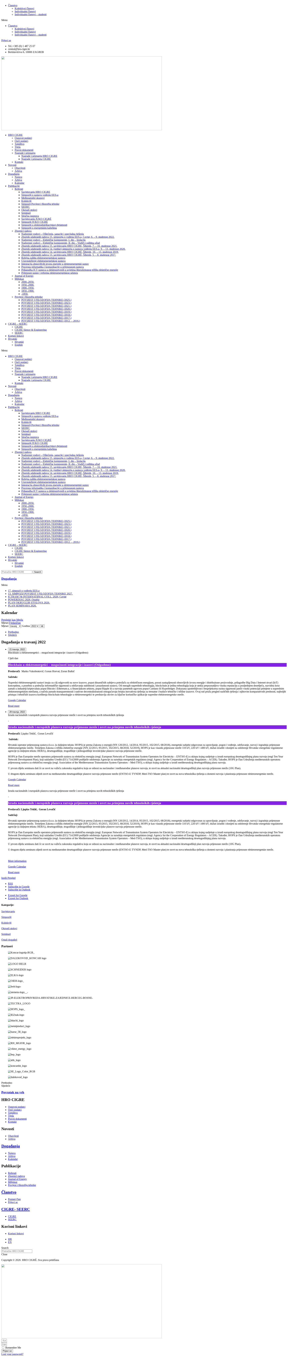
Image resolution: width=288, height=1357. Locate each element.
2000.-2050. (27, 281)
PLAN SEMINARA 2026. (22, 605)
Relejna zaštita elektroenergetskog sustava (43, 257)
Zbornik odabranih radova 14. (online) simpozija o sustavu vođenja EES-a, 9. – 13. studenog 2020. (73, 248)
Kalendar (19, 183)
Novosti (12, 165)
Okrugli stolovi (29, 210)
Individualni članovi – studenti (30, 14)
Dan (18, 622)
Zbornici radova (23, 230)
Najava (18, 177)
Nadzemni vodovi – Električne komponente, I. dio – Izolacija (53, 239)
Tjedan (12, 622)
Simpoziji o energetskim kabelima (39, 227)
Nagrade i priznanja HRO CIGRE (39, 156)
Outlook (19, 889)
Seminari (6, 934)
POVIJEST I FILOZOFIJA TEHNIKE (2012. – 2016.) (50, 320)
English (19, 344)
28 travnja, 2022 (17, 712)
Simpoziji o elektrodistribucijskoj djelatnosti (44, 225)
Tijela (17, 147)
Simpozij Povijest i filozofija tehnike (40, 204)
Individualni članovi (25, 11)
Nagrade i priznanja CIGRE (36, 159)
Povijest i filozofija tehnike (29, 296)
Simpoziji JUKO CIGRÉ (34, 222)
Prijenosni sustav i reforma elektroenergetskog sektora (49, 272)
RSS (10, 883)
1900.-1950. (27, 287)
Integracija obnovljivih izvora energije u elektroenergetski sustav (55, 263)
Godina (26, 626)
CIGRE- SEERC (15, 1209)
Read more (14, 705)
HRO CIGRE (15, 135)
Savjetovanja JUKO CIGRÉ (36, 219)
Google (19, 886)
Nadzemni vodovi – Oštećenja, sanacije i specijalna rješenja (52, 233)
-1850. (24, 293)
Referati (19, 189)
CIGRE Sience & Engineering (31, 329)
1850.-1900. (27, 290)
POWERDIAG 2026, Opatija (23, 599)
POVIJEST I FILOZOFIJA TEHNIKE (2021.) (46, 305)
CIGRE (19, 326)
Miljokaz (19, 278)
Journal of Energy (24, 275)
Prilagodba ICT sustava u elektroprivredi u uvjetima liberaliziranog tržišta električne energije (69, 269)
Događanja (14, 174)
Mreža (12, 619)
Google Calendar (17, 700)
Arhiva (18, 171)
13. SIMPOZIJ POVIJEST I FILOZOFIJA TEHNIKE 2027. (40, 593)
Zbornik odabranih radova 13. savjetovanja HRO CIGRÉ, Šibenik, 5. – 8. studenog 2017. (68, 254)
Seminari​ (26, 213)
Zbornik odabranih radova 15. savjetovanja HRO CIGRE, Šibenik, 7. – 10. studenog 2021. (69, 245)
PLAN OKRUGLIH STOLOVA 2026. (29, 602)
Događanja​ (9, 578)
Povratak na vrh (12, 1092)
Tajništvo (19, 144)
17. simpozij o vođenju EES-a (24, 590)
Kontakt (19, 162)
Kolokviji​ (26, 201)
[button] (144, 20)
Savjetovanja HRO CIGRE (35, 192)
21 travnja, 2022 (17, 649)
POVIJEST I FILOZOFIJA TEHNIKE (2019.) (46, 311)
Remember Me (13, 1347)
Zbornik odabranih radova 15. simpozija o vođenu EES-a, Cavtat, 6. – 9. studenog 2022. (67, 236)
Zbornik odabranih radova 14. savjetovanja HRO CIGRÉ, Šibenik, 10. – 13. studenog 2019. (70, 251)
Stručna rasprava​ (30, 216)
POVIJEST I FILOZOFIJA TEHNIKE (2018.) (46, 314)
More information (17, 861)
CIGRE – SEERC (17, 323)
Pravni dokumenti (24, 150)
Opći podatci (21, 141)
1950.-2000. (27, 284)
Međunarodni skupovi (32, 198)
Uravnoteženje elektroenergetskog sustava (43, 260)
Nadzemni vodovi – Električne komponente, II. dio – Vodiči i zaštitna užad (60, 242)
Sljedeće (12, 635)
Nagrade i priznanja (25, 153)
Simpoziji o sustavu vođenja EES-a (39, 195)
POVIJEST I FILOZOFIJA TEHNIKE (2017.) (46, 317)
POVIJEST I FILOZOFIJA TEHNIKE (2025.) (46, 299)
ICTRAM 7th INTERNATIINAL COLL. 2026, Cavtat (37, 596)
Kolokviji (6, 922)
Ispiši (8, 878)
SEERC (25, 207)
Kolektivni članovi (24, 8)
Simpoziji (6, 917)
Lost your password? (12, 1354)
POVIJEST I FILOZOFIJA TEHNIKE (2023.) (46, 302)
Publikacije (14, 186)
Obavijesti (20, 168)
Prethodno (13, 632)
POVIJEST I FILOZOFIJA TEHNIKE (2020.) (46, 308)
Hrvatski (12, 338)
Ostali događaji (9, 939)
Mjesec (5, 626)
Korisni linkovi (16, 335)
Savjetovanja (8, 911)
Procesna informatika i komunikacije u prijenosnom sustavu (52, 266)
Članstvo (12, 5)
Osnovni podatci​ (23, 138)
